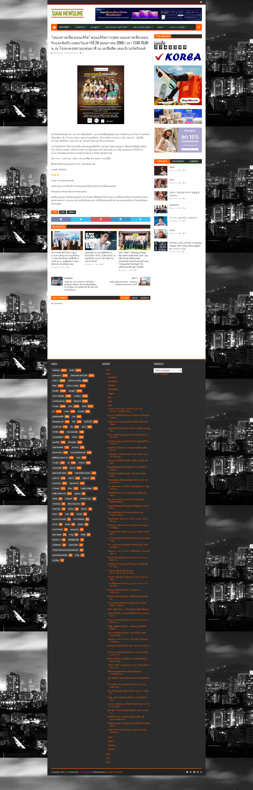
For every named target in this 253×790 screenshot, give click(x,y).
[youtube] (194, 772)
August (111, 393)
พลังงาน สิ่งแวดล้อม (142, 26)
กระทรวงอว (57, 483)
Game (67, 524)
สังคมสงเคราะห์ (58, 422)
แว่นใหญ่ (56, 560)
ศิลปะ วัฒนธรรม (74, 504)
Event (74, 437)
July (110, 397)
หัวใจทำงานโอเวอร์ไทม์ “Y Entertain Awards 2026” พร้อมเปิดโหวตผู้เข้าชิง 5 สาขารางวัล (186, 246)
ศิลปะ (70, 488)
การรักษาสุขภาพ (58, 401)
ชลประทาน (74, 530)
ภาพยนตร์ (68, 499)
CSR (73, 417)
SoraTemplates (84, 772)
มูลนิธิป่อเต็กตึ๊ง (58, 417)
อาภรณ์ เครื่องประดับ (78, 453)
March (111, 741)
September (113, 389)
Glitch (172, 167)
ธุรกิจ (70, 406)
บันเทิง (63, 212)
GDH (78, 458)
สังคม (159, 26)
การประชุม (56, 504)
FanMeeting (85, 499)
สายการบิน (56, 509)
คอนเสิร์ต (56, 442)
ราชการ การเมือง (176, 26)
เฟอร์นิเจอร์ (57, 545)
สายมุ (77, 555)
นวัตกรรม (56, 478)
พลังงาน (84, 509)
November (113, 381)
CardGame (73, 545)
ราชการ (55, 381)
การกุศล (55, 406)
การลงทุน (56, 488)
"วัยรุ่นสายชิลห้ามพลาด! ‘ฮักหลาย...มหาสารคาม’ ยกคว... (121, 571)
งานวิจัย (55, 432)
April (110, 737)
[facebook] (201, 2)
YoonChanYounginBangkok (65, 550)
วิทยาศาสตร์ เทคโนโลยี (115, 26)
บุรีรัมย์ (55, 499)
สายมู (71, 535)
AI (69, 463)
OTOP (55, 524)
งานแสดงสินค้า (58, 437)
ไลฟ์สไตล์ (79, 26)
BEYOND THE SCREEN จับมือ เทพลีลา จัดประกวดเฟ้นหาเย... (126, 718)
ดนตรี (84, 406)
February (112, 745)
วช (53, 411)
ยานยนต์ (81, 411)
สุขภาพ (72, 468)
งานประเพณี (57, 468)
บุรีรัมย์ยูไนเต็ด (73, 540)
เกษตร (66, 411)
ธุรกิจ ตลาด (57, 376)
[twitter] (190, 772)
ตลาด (84, 427)
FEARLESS (174, 205)
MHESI (80, 524)
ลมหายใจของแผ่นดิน (60, 555)
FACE (172, 180)
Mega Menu (64, 26)
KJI (65, 772)
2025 (108, 374)
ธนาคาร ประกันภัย (59, 519)
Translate (163, 374)
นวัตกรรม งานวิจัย (74, 381)
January (111, 749)
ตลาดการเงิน (57, 453)
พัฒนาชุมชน (57, 535)
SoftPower (58, 530)
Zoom (79, 514)
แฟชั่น (83, 535)
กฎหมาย (77, 494)
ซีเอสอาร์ (77, 401)
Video (70, 509)
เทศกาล (71, 478)
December (113, 377)
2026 (108, 370)
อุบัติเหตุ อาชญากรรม (60, 458)
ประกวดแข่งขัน (72, 432)
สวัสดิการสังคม (86, 488)
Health (86, 478)
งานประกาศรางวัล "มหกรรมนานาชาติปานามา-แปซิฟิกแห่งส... (124, 410)
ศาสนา (55, 514)
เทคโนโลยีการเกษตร (82, 473)
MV (71, 427)
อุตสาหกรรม (74, 483)
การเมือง (56, 463)
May (110, 405)
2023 (108, 758)
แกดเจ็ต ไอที (57, 427)
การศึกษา (77, 396)
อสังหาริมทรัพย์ (58, 447)
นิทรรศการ (56, 540)
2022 (108, 762)
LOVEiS (81, 463)
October (112, 385)
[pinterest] (197, 772)
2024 (108, 754)
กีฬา (73, 422)
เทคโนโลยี (88, 422)
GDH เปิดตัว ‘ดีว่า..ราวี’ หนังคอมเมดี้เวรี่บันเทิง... (128, 609)
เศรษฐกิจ (95, 26)
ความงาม (75, 447)
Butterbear (79, 519)
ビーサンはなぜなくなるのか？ (184, 217)
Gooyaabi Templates (114, 772)
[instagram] (201, 772)
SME (67, 514)
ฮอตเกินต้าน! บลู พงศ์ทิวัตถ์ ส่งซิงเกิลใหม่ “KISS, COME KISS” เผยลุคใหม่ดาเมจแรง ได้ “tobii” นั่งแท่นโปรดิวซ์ (100, 256)
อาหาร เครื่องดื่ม (58, 396)
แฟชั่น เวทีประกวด (59, 494)
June (110, 401)
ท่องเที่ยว (56, 391)
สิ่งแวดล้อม (72, 442)
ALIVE (172, 230)
